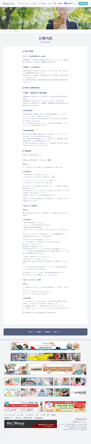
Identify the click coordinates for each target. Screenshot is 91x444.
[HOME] (5, 31)
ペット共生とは (42, 3)
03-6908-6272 (84, 429)
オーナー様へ (33, 3)
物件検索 (60, 3)
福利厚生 (40, 23)
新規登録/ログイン (8, 417)
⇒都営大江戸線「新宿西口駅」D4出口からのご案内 (75, 426)
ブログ (49, 3)
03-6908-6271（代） (73, 427)
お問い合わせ (83, 3)
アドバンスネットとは (22, 3)
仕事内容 (32, 23)
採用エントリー (58, 23)
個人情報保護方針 (38, 417)
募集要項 (48, 23)
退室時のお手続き (28, 417)
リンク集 (43, 415)
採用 (55, 3)
